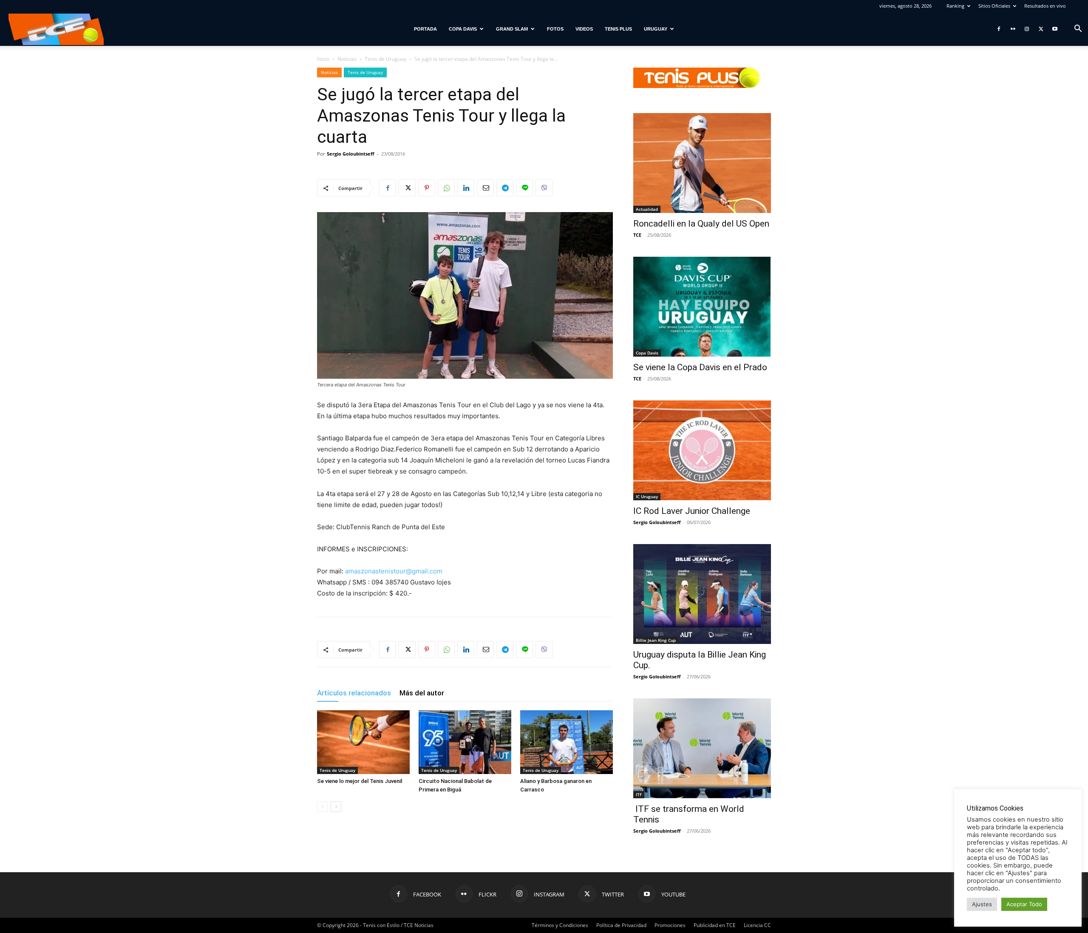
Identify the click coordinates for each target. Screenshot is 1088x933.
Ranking (955, 6)
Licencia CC (757, 925)
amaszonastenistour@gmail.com (393, 571)
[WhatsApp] (446, 187)
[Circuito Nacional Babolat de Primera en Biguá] (465, 742)
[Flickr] (1012, 29)
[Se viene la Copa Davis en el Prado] (702, 307)
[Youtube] (1054, 29)
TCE (637, 235)
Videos (584, 28)
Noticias (347, 58)
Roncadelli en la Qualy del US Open (701, 223)
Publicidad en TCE (715, 925)
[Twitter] (1040, 29)
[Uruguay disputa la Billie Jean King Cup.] (702, 594)
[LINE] (524, 187)
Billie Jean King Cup (656, 640)
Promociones (670, 925)
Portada (425, 28)
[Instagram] (1026, 29)
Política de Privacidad (621, 925)
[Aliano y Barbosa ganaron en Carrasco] (566, 742)
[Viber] (544, 187)
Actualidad (647, 209)
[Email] (485, 187)
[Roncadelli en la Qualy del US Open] (702, 163)
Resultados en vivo (1045, 6)
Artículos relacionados (354, 693)
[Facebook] (998, 29)
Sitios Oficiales (994, 6)
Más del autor (422, 693)
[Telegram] (504, 187)
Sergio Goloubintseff (350, 153)
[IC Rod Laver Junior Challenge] (702, 450)
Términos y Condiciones (560, 925)
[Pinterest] (426, 187)
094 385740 (389, 582)
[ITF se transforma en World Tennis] (702, 748)
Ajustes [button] (982, 904)
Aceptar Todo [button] (1024, 904)
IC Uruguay (647, 496)
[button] (1078, 30)
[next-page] (336, 806)
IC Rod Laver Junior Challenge (691, 511)
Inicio (323, 58)
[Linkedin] (465, 187)
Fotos (555, 28)
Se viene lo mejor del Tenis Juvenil (359, 781)
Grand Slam (512, 28)
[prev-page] (322, 806)
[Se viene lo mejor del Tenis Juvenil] (363, 742)
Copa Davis (463, 28)
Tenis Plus (618, 28)
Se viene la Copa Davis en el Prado (700, 367)
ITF (639, 794)
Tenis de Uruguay (385, 58)
